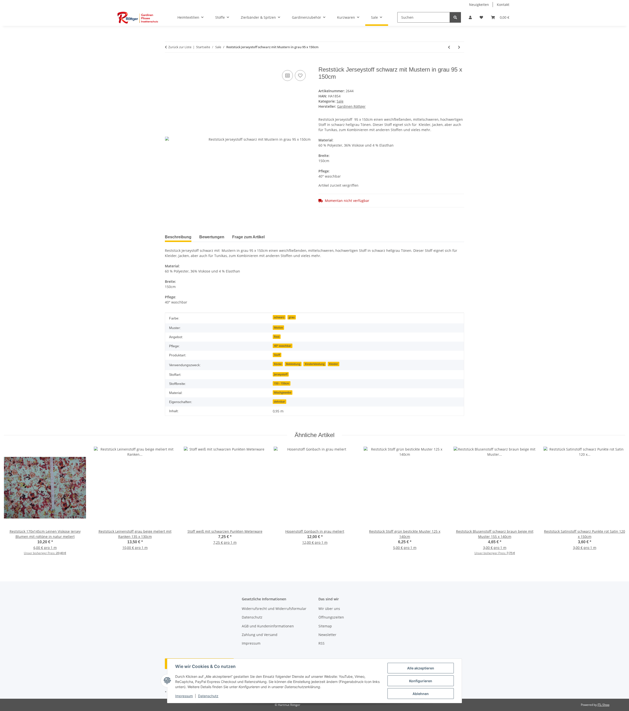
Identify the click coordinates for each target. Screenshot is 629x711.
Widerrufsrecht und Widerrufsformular (274, 608)
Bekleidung (293, 364)
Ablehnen (421, 694)
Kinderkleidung (315, 364)
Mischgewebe (282, 392)
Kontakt (503, 4)
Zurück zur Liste (179, 47)
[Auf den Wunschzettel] (300, 75)
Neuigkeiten (479, 4)
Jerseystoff (280, 374)
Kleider (333, 364)
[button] (470, 17)
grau (292, 317)
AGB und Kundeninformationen (268, 626)
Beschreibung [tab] (178, 237)
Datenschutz (208, 696)
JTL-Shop (603, 705)
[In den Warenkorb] (169, 63)
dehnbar (279, 401)
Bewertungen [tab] (211, 237)
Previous (12, 504)
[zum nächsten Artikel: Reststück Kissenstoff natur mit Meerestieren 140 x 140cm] (459, 47)
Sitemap (325, 626)
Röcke (278, 364)
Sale (340, 101)
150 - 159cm (281, 383)
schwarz (279, 317)
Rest (276, 336)
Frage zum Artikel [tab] (248, 237)
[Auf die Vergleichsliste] (287, 75)
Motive (278, 327)
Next (617, 504)
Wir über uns (329, 608)
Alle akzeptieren (420, 668)
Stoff (277, 355)
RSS (321, 643)
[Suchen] (455, 17)
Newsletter (327, 634)
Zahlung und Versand (259, 634)
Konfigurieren (420, 681)
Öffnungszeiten (331, 617)
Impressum (184, 696)
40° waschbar (282, 346)
